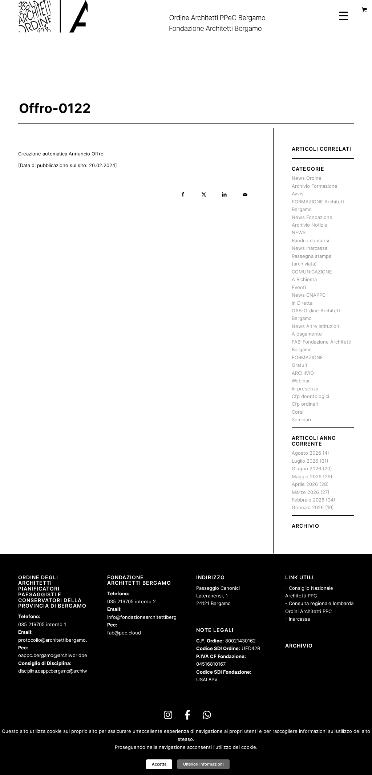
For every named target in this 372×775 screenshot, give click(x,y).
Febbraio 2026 (308, 500)
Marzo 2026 (305, 492)
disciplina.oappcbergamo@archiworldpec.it (62, 671)
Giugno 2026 (306, 468)
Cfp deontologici (310, 396)
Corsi (297, 412)
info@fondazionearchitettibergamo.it (148, 617)
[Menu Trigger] (343, 15)
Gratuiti (300, 365)
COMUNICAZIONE (312, 272)
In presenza (305, 388)
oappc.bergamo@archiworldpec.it (56, 655)
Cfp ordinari (305, 404)
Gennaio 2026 (308, 507)
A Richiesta (304, 279)
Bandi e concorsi (310, 240)
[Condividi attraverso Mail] (245, 194)
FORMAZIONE (307, 357)
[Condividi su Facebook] (183, 194)
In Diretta (302, 303)
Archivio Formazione (314, 186)
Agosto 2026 (306, 453)
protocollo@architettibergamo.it (54, 640)
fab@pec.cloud (124, 633)
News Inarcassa (309, 248)
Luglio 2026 (305, 461)
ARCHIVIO (303, 373)
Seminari (301, 419)
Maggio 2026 (307, 476)
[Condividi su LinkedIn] (224, 194)
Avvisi (298, 193)
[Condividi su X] (204, 194)
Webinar (301, 381)
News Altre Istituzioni (316, 326)
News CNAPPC (309, 295)
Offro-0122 (55, 108)
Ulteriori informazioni (203, 764)
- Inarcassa (297, 619)
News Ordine (307, 178)
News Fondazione (312, 217)
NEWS (299, 232)
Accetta (159, 764)
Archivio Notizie (309, 225)
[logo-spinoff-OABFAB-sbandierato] (151, 16)
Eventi (299, 287)
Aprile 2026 (305, 484)
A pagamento (307, 334)
